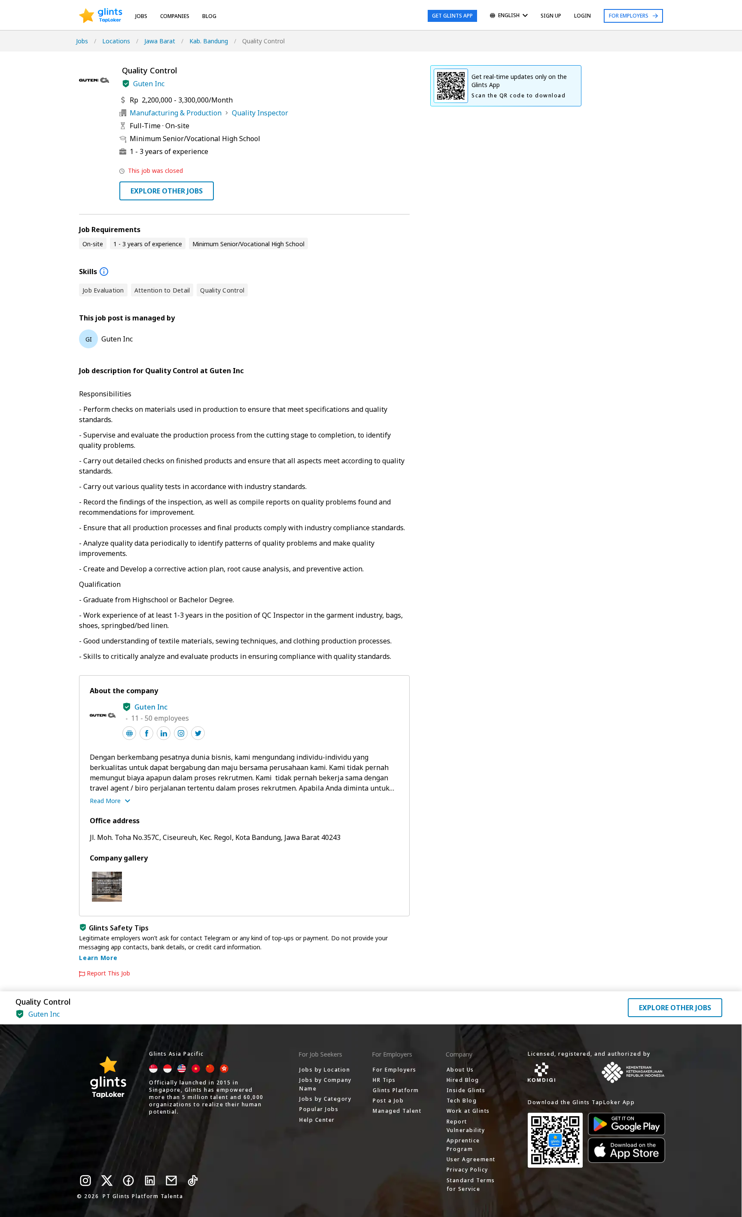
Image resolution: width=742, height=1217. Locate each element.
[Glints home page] (100, 16)
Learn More (98, 958)
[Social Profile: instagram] (180, 733)
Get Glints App (452, 15)
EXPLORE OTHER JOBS (167, 191)
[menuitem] (509, 16)
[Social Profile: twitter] (198, 733)
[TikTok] (192, 1180)
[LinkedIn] (149, 1180)
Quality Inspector (260, 113)
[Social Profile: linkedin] (163, 733)
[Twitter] (107, 1180)
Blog (209, 16)
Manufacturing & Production (176, 113)
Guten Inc (148, 83)
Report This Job (108, 973)
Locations (116, 41)
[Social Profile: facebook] (146, 733)
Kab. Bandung (208, 41)
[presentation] (100, 16)
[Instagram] (85, 1180)
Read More (105, 801)
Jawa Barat (159, 41)
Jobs (141, 16)
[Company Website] (129, 733)
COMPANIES (174, 16)
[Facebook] (128, 1180)
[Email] (171, 1180)
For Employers (628, 15)
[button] (126, 84)
